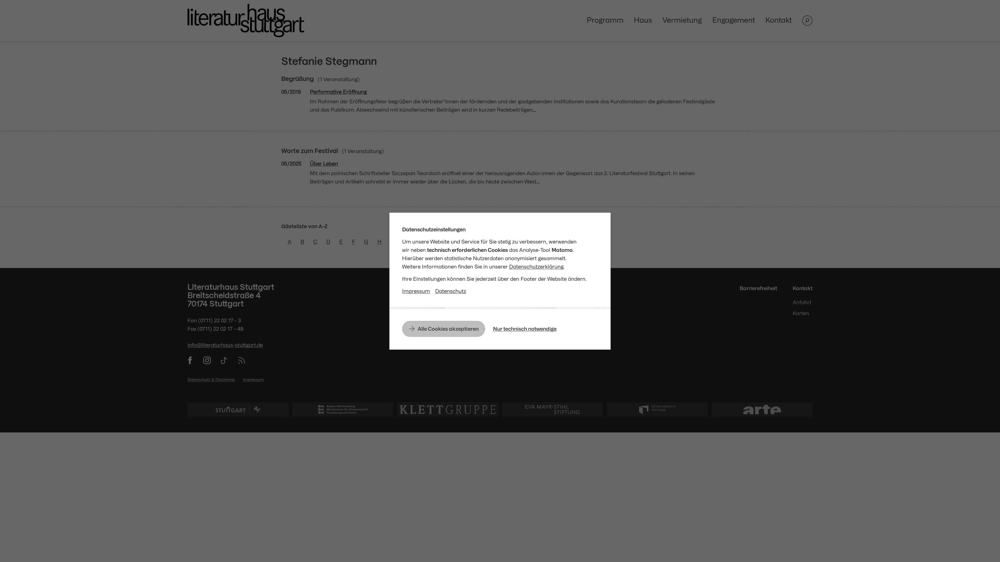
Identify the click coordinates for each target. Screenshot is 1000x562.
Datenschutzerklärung (536, 267)
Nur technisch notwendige (525, 329)
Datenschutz (450, 291)
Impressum (416, 291)
